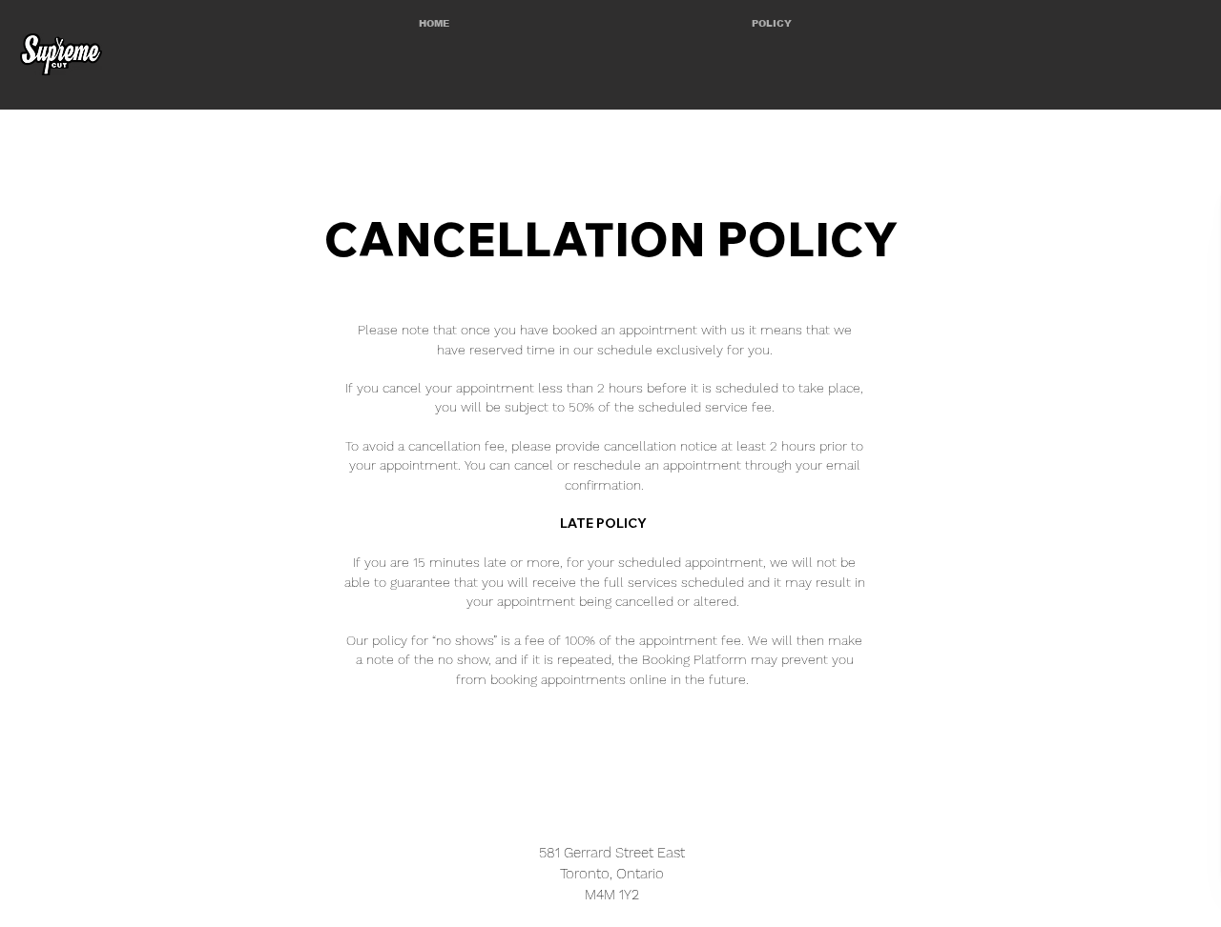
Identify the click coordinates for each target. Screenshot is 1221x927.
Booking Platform (694, 659)
